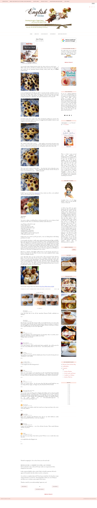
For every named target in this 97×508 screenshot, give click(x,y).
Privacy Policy (44, 1)
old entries (55, 486)
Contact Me (5, 1)
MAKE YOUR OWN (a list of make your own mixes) (20, 1)
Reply (22, 316)
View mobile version (39, 489)
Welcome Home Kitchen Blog (69, 364)
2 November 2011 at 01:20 (27, 434)
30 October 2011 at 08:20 (27, 333)
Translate (67, 124)
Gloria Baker (25, 414)
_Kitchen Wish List (68, 377)
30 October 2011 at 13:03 (27, 371)
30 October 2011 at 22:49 (27, 424)
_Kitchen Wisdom (68, 371)
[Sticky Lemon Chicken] (68, 308)
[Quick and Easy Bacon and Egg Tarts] (68, 340)
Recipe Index (36, 1)
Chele (24, 370)
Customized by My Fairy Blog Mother (89, 498)
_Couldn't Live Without (69, 375)
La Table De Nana (26, 362)
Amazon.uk (37, 193)
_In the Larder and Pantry (70, 373)
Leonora (24, 352)
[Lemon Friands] (68, 324)
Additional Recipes (62, 33)
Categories (52, 33)
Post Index (67, 1)
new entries (24, 486)
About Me (37, 33)
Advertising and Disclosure (56, 1)
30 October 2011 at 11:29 (27, 353)
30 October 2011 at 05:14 (27, 321)
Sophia (24, 433)
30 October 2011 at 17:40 (27, 415)
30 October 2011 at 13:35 (27, 391)
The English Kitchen (6, 498)
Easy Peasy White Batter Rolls (47, 286)
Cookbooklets (66, 366)
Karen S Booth (26, 342)
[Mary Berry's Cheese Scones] (68, 356)
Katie (24, 332)
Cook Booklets (44, 33)
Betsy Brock (25, 404)
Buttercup (25, 423)
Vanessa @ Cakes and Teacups (28, 390)
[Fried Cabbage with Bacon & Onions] (68, 292)
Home (31, 33)
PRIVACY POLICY (69, 62)
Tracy (24, 381)
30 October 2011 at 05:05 (27, 311)
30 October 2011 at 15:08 (27, 405)
